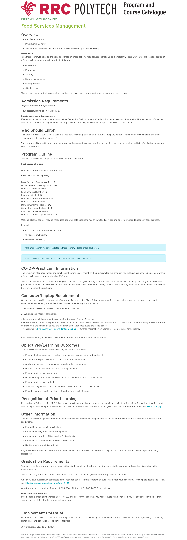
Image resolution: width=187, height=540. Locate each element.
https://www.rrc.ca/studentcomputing (56, 328)
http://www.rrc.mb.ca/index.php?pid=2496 (47, 482)
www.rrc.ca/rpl (154, 406)
